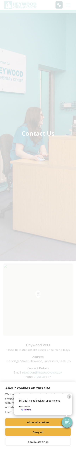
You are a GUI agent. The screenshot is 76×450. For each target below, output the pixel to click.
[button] (67, 422)
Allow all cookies (38, 422)
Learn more (12, 412)
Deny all (38, 432)
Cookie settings (38, 442)
